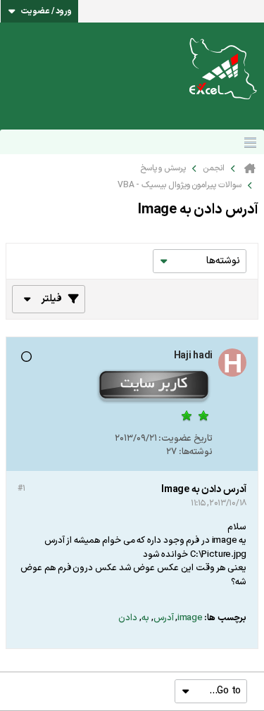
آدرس (163, 618)
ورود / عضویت (46, 11)
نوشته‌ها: (196, 452)
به (145, 618)
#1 (21, 488)
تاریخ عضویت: (185, 439)
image (190, 618)
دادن (127, 618)
